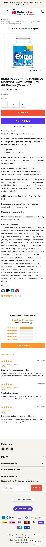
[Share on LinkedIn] (12, 290)
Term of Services (34, 535)
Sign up (36, 487)
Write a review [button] (23, 345)
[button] (7, 296)
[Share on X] (8, 290)
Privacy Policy (8, 535)
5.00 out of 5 (29, 320)
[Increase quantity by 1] (23, 104)
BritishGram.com (10, 89)
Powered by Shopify (23, 543)
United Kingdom (22, 499)
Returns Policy (21, 535)
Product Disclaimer (23, 537)
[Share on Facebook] (3, 290)
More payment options (23, 126)
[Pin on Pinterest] (17, 290)
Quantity (4, 99)
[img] (6, 361)
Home (3, 20)
